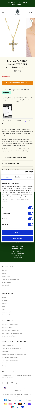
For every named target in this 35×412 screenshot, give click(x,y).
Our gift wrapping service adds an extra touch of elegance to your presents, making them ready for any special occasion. (17, 100)
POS (16, 394)
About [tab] (29, 177)
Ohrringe (4, 297)
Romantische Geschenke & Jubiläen (12, 333)
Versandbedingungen (8, 345)
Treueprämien (6, 276)
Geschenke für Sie (7, 327)
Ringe (3, 306)
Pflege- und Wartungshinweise (10, 279)
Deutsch (17, 390)
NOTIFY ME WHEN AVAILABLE (17, 83)
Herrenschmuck (6, 312)
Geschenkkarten (6, 282)
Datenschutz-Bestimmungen (10, 357)
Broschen (4, 309)
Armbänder (5, 300)
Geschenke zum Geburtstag (10, 324)
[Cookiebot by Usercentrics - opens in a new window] (25, 172)
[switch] (30, 213)
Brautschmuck (6, 315)
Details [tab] (17, 177)
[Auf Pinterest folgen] (12, 383)
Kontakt (4, 273)
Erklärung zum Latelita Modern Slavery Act (14, 354)
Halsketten (5, 303)
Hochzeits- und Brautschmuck (10, 330)
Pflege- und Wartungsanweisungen (12, 348)
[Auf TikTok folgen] (17, 383)
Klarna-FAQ (5, 363)
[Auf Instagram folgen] (7, 383)
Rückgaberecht (6, 351)
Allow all (17, 232)
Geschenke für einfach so (9, 336)
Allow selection (17, 238)
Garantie (4, 366)
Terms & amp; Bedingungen (10, 360)
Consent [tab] (6, 177)
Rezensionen (5, 288)
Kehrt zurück (5, 285)
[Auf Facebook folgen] (3, 383)
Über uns (4, 270)
